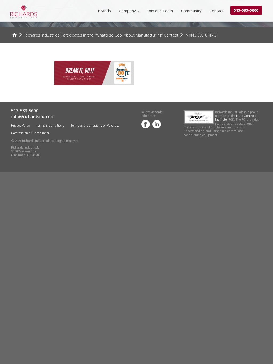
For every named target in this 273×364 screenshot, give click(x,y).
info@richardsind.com (32, 116)
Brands (104, 10)
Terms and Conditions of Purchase (95, 125)
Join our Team (160, 10)
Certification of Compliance (30, 133)
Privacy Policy (20, 125)
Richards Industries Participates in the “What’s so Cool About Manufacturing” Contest (101, 35)
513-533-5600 (246, 10)
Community (191, 10)
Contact (217, 10)
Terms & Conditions (50, 125)
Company (128, 10)
